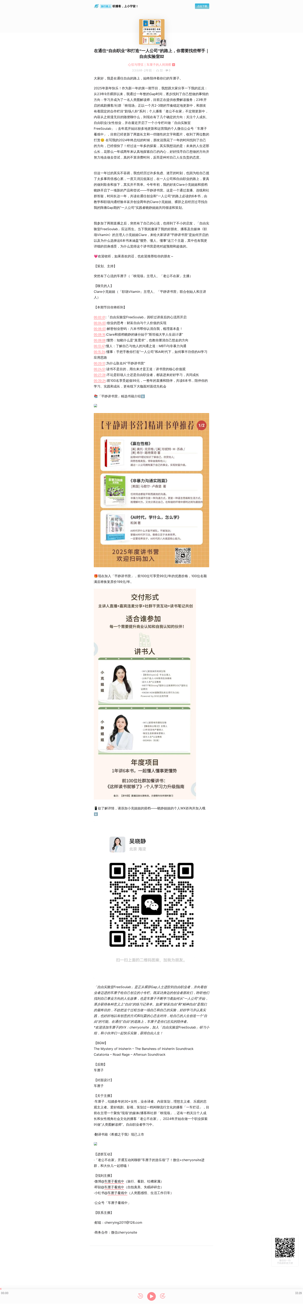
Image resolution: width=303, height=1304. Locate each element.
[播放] (151, 1296)
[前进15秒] (162, 1296)
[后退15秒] (140, 1296)
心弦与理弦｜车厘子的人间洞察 (149, 65)
